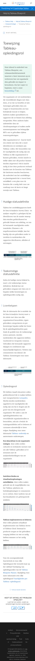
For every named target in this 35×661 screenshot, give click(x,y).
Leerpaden (23, 398)
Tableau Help (9, 21)
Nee (20, 608)
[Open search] (31, 3)
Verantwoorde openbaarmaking (18, 636)
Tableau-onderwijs (19, 433)
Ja (13, 608)
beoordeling (10, 91)
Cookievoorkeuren (17, 642)
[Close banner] (33, 8)
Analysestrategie (10, 24)
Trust (20, 639)
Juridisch (10, 630)
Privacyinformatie (15, 633)
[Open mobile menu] (4, 3)
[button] (4, 33)
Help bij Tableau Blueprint (23, 21)
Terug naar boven (18, 590)
